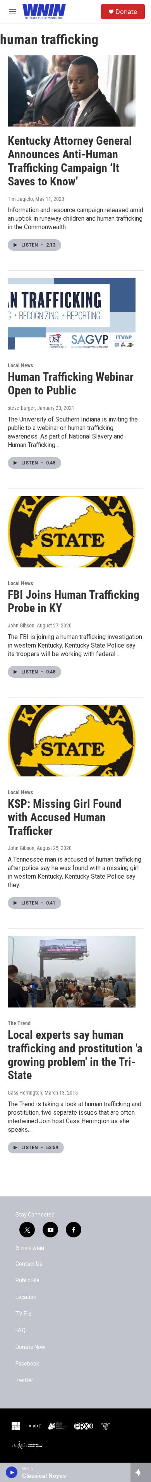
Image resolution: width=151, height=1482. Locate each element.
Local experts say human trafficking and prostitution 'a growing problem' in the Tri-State (75, 1055)
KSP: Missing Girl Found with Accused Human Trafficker (65, 817)
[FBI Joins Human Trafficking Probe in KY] (72, 531)
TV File (23, 1314)
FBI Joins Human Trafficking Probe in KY (73, 601)
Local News (20, 365)
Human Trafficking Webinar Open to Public (71, 383)
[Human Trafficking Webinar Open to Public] (72, 314)
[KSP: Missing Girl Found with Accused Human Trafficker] (72, 740)
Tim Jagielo (20, 199)
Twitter (24, 1380)
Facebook (27, 1364)
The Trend (19, 1023)
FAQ (20, 1330)
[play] (12, 1472)
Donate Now (30, 1347)
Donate (126, 11)
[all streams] (140, 1472)
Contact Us (28, 1264)
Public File (27, 1280)
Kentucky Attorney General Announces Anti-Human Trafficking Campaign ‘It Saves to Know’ (70, 161)
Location (25, 1297)
